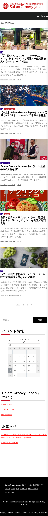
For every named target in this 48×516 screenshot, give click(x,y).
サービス (28, 485)
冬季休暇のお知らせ (9, 442)
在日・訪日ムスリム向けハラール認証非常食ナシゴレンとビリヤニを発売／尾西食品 (23, 220)
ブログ (7, 488)
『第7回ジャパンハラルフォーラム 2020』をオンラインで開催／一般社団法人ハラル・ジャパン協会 (23, 58)
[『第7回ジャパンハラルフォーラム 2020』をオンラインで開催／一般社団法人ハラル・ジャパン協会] (24, 38)
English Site (9, 492)
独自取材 (36, 485)
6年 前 (19, 80)
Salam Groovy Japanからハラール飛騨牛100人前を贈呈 (22, 167)
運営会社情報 (6, 414)
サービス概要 (6, 404)
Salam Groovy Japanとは (14, 485)
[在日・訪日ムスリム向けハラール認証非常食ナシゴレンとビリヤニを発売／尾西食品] (24, 200)
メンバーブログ (7, 409)
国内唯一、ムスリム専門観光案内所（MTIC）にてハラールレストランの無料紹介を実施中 (24, 436)
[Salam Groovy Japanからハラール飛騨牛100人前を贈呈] (24, 149)
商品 (17, 488)
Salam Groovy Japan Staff (7, 133)
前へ (18, 304)
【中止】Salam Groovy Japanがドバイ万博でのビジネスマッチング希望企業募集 (23, 114)
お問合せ (23, 488)
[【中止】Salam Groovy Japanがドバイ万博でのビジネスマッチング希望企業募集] (24, 95)
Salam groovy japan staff (7, 80)
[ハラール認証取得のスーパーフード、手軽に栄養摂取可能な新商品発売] (24, 257)
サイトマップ (33, 488)
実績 (13, 488)
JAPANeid (23, 504)
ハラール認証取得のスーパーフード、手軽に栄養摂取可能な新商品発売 (22, 275)
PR (42, 485)
